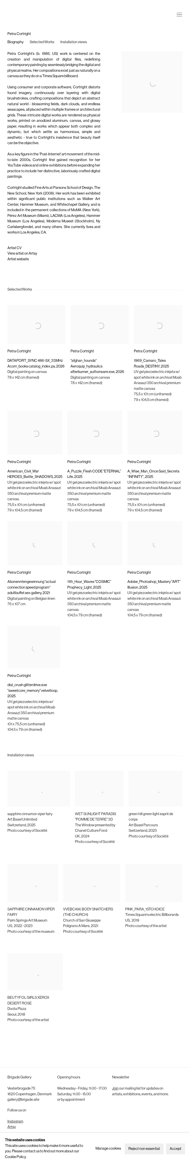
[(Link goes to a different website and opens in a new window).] (7, 837)
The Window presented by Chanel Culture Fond (95, 828)
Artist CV (14, 248)
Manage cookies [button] (108, 1149)
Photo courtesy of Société (27, 831)
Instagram (15, 1122)
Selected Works (42, 42)
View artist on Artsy (22, 254)
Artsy (11, 1127)
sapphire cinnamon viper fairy (29, 814)
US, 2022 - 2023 (20, 926)
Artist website (18, 259)
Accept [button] (175, 1149)
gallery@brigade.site (23, 1100)
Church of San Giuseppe (82, 921)
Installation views (73, 42)
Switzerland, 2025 (21, 825)
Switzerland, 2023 (143, 831)
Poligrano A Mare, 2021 (80, 926)
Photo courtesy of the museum (30, 932)
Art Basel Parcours (143, 825)
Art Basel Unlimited (22, 820)
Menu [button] (179, 10)
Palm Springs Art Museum (27, 921)
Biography (15, 42)
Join (115, 1089)
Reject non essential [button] (144, 1149)
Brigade (14, 10)
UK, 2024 (82, 836)
